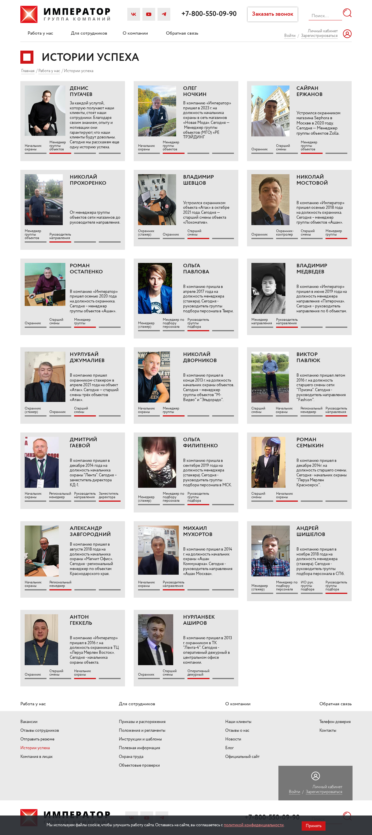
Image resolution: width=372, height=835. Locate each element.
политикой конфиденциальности (254, 825)
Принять (313, 826)
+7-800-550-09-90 (209, 14)
